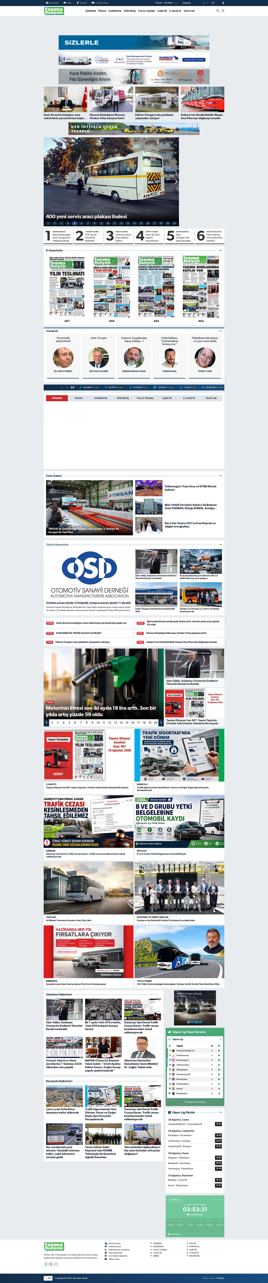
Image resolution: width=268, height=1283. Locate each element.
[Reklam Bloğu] (134, 42)
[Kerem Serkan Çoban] (134, 357)
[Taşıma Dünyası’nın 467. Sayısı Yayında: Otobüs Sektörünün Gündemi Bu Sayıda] (88, 755)
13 (128, 223)
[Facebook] (46, 1264)
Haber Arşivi (114, 1259)
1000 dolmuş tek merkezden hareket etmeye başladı (214, 238)
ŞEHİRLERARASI (59, 232)
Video (69, 3)
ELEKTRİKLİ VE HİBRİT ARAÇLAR (152, 917)
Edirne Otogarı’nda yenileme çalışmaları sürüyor (83, 642)
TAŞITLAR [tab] (211, 398)
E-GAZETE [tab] (189, 398)
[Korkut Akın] (205, 357)
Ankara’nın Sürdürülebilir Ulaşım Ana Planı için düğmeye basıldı (181, 642)
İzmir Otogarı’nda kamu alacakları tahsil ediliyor (184, 238)
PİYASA (102, 11)
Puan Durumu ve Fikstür (119, 1250)
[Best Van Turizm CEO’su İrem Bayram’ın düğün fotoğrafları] (149, 525)
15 (141, 223)
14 (134, 223)
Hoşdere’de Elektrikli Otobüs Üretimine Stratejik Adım (166, 920)
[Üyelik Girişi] (222, 3)
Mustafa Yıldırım (98, 371)
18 (161, 223)
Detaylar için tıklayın (195, 1102)
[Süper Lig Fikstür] (220, 1112)
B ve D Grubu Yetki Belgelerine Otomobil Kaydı (161, 854)
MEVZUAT (142, 851)
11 (114, 223)
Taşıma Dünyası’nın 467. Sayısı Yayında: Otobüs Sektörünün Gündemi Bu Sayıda (87, 787)
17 (154, 223)
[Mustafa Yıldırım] (98, 357)
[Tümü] (220, 250)
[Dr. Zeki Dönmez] (63, 357)
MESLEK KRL (195, 1256)
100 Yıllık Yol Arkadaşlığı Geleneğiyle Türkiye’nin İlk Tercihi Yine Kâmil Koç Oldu (178, 984)
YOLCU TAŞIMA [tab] (145, 398)
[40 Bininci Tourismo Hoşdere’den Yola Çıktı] (88, 888)
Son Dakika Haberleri (118, 1256)
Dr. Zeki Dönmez (63, 371)
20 (174, 223)
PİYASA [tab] (79, 398)
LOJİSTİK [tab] (167, 398)
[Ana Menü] (223, 11)
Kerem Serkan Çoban (134, 371)
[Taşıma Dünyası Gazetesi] (54, 11)
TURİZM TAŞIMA (92, 232)
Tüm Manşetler (115, 1253)
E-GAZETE (175, 11)
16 (148, 223)
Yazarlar (83, 3)
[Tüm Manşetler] (220, 545)
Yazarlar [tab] (52, 331)
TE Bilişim (220, 1278)
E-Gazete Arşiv (101, 3)
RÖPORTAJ (130, 11)
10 (108, 223)
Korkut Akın (205, 371)
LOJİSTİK (162, 11)
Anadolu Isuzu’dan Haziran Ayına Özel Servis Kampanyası (76, 984)
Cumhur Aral (169, 371)
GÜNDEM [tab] (57, 398)
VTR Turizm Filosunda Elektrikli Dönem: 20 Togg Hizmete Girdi (92, 238)
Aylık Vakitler (175, 1234)
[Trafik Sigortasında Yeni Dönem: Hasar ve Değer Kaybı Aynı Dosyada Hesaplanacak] (179, 755)
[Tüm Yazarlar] (220, 331)
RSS (49, 1278)
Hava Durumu (115, 1243)
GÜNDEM (90, 11)
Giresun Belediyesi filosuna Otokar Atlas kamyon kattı (176, 633)
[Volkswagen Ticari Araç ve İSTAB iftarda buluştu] (149, 488)
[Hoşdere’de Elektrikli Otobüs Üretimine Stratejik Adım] (179, 888)
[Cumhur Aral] (169, 357)
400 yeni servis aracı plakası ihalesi (123, 238)
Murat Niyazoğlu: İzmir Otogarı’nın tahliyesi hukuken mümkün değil (62, 238)
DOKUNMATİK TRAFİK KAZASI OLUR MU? (79, 633)
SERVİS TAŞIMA (122, 232)
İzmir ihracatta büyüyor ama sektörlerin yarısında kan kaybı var (91, 623)
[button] (47, 182)
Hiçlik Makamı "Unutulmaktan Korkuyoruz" (169, 341)
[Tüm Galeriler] (220, 476)
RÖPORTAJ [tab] (123, 398)
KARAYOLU (142, 784)
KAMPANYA (115, 11)
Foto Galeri (54, 3)
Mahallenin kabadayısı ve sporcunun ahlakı (205, 340)
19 (168, 223)
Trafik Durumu (115, 1246)
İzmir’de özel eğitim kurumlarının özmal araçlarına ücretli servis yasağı (152, 238)
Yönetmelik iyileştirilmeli (63, 340)
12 (121, 223)
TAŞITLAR (189, 11)
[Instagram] (56, 1264)
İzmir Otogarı (99, 338)
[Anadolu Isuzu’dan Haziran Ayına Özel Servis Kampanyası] (88, 951)
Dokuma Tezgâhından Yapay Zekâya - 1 (134, 340)
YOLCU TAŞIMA (146, 11)
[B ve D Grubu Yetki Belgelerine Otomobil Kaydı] (179, 821)
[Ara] (218, 11)
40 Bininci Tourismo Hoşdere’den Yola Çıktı (68, 920)
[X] (51, 1264)
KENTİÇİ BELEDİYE (214, 232)
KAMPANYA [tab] (100, 398)
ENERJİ (156, 1256)
